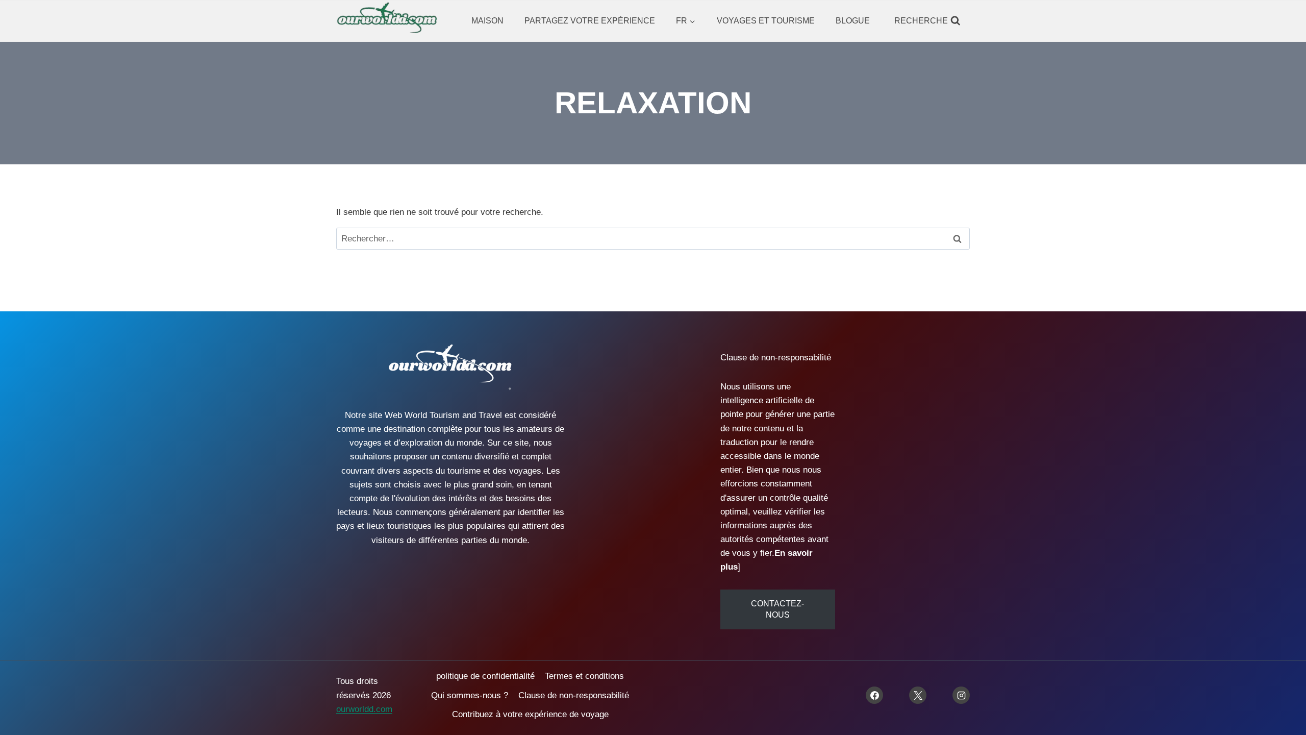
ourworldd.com (364, 709)
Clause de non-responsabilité (573, 695)
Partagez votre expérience (589, 20)
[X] (917, 695)
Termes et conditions (584, 676)
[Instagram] (961, 695)
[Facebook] (874, 695)
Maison (487, 20)
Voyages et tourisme (766, 20)
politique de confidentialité (485, 676)
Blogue (853, 20)
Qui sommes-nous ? (469, 695)
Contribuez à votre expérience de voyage (530, 714)
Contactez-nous (777, 609)
